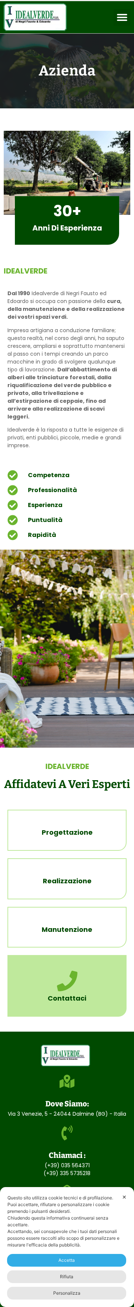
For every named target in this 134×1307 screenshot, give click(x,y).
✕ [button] (124, 1197)
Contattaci (67, 998)
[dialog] (67, 1247)
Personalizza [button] (66, 1293)
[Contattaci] (67, 981)
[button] (122, 17)
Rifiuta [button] (66, 1276)
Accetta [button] (66, 1260)
